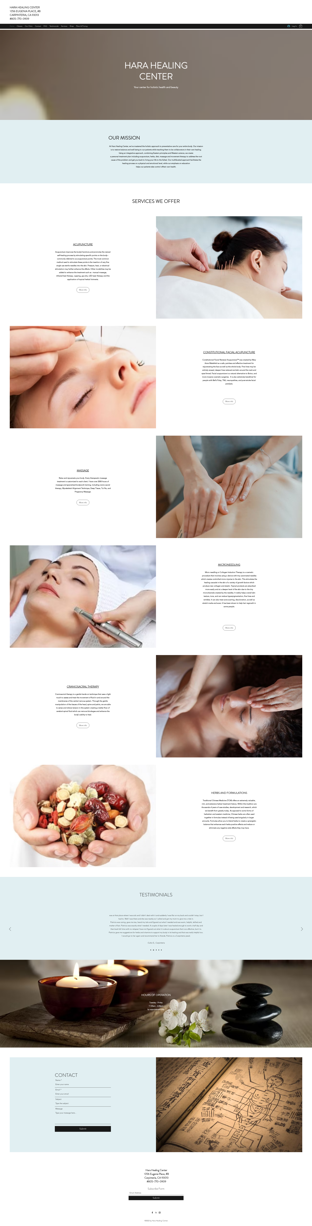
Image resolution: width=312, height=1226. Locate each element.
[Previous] (10, 929)
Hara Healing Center (156, 1170)
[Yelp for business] (156, 1212)
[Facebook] (152, 1212)
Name (57, 1080)
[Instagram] (159, 1212)
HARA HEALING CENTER (25, 7)
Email (57, 1090)
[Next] (302, 929)
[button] (300, 26)
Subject (58, 1099)
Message (59, 1109)
